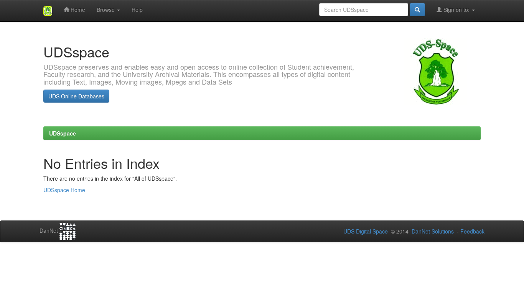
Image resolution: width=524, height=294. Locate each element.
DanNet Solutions (433, 231)
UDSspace (62, 133)
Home (77, 9)
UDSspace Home (64, 190)
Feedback (472, 231)
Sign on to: (456, 9)
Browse (106, 9)
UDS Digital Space (366, 231)
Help (137, 9)
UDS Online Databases (76, 96)
